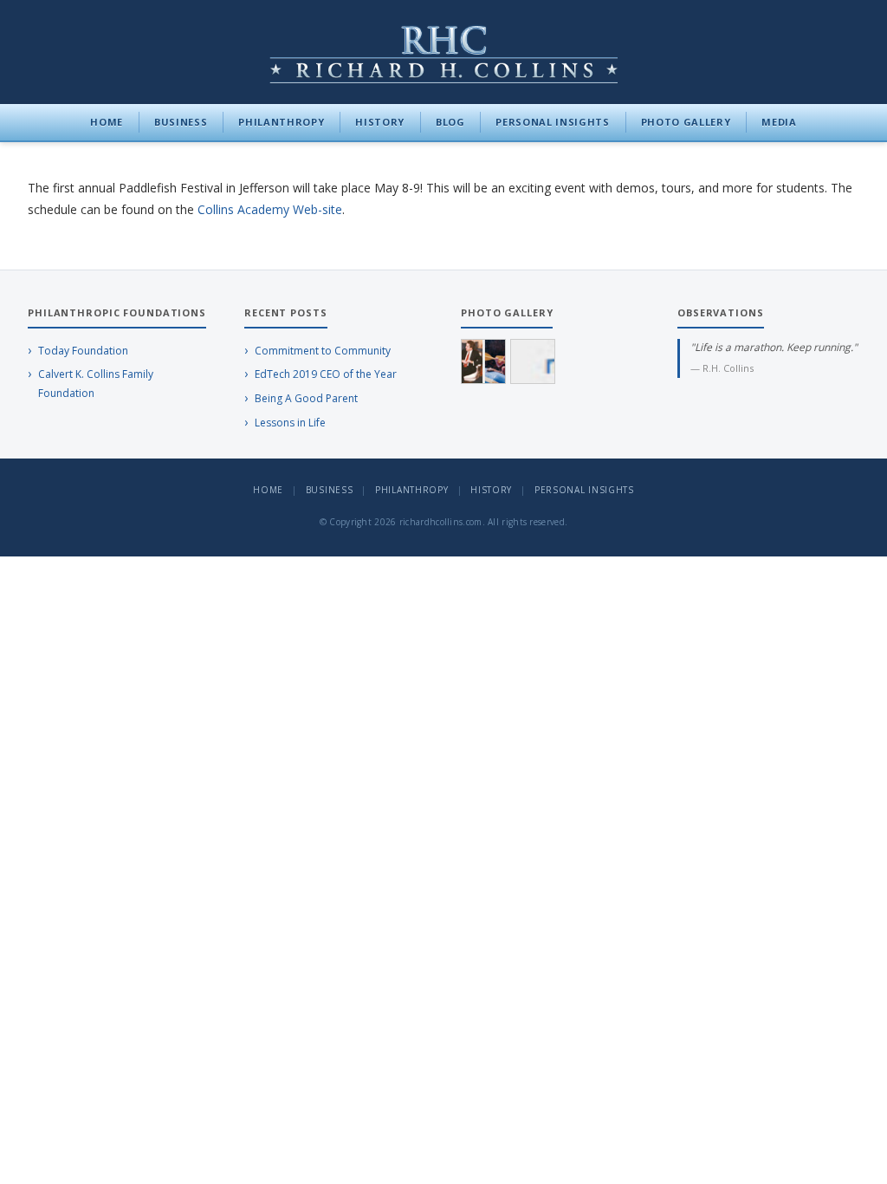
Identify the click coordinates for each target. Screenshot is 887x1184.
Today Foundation (83, 350)
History (380, 121)
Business (180, 121)
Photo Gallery (686, 121)
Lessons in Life (290, 422)
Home (106, 121)
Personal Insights (552, 121)
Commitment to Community (323, 350)
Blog (450, 121)
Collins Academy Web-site (269, 209)
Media (778, 121)
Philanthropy (281, 121)
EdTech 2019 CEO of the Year (326, 374)
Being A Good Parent (306, 398)
